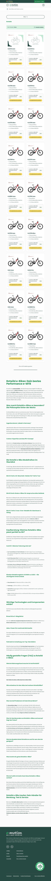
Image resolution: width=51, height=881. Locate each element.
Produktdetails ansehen (15, 63)
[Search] (7, 9)
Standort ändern (39, 27)
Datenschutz (16, 876)
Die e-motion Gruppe (21, 859)
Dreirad (8, 856)
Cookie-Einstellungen (26, 876)
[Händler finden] (43, 5)
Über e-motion (19, 853)
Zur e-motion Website (40, 876)
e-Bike (7, 853)
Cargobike (8, 859)
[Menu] (8, 5)
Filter (24, 17)
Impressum (9, 876)
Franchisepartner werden (22, 856)
